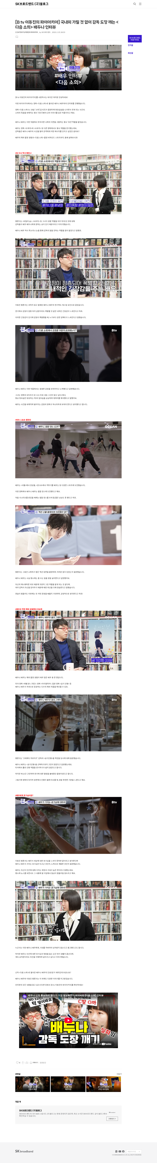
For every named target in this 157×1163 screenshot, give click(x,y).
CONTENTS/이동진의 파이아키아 (26, 32)
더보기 (119, 1074)
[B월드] (116, 1151)
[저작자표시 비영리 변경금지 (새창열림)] (43, 1063)
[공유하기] (23, 1062)
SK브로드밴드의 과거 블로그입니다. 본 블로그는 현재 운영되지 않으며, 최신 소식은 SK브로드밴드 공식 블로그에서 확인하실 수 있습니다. (63, 1114)
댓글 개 (18, 1102)
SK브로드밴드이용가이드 (134, 39)
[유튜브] (120, 1151)
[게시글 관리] (27, 1062)
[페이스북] (123, 1151)
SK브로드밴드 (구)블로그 (32, 3)
